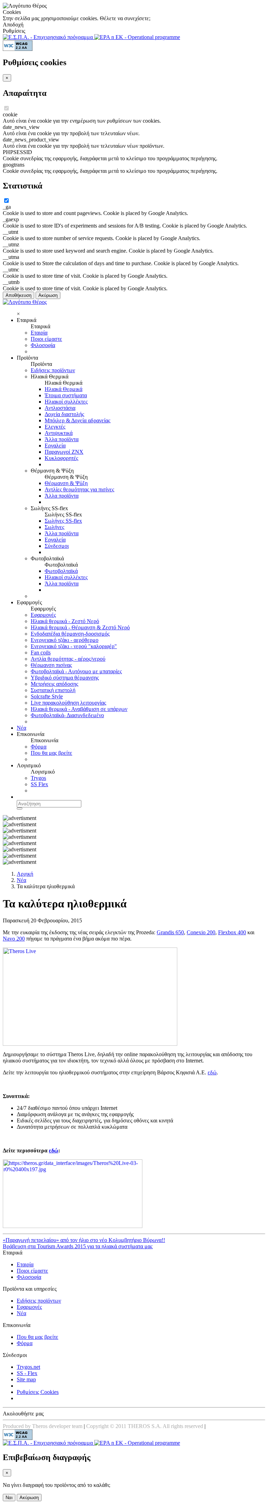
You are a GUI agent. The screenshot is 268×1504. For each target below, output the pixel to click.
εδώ (212, 1072)
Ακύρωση (48, 295)
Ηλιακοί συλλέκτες (66, 402)
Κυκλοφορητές (61, 458)
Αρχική (25, 874)
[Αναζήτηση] (19, 808)
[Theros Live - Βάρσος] (90, 1044)
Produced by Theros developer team (42, 1426)
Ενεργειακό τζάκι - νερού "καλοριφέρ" (74, 646)
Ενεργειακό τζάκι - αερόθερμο (64, 640)
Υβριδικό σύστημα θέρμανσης (65, 678)
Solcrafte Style (47, 696)
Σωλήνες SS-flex (63, 521)
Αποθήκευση (18, 295)
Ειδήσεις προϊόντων (53, 370)
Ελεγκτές (55, 427)
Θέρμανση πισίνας (51, 665)
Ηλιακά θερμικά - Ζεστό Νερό (65, 621)
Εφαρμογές (43, 615)
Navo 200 (14, 939)
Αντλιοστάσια (60, 408)
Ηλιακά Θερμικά (63, 389)
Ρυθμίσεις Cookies (38, 1392)
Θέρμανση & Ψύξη (66, 483)
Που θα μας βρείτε (51, 753)
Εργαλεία (55, 445)
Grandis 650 (170, 932)
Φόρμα (38, 747)
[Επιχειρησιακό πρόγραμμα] (48, 37)
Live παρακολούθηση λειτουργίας (68, 703)
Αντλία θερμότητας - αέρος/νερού (68, 659)
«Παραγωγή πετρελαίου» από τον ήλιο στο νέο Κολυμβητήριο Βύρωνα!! (84, 1240)
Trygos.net (28, 1367)
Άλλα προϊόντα (62, 439)
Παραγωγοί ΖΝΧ (64, 452)
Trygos (38, 778)
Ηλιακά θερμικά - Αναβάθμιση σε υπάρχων (79, 709)
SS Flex (39, 784)
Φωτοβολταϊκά (61, 571)
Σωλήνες (54, 527)
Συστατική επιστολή (53, 690)
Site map (26, 1379)
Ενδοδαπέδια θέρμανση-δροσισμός (70, 634)
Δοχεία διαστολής (64, 414)
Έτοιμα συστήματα (66, 395)
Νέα (21, 728)
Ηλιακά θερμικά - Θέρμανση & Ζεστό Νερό (80, 627)
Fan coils (41, 652)
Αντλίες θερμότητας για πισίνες (79, 489)
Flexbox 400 (232, 932)
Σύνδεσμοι (57, 546)
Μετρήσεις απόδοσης (54, 684)
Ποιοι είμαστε (46, 339)
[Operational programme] (137, 37)
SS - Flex (27, 1373)
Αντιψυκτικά (59, 433)
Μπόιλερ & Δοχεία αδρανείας (77, 420)
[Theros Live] (72, 1226)
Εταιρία (39, 333)
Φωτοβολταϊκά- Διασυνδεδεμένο (67, 715)
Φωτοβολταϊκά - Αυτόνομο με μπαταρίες (76, 671)
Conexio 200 (201, 932)
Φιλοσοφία (43, 345)
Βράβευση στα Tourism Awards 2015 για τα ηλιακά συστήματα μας (77, 1246)
